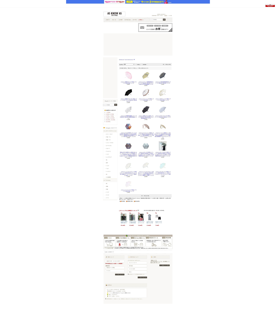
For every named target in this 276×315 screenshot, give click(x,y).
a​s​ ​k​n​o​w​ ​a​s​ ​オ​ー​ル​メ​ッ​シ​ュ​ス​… (141, 223)
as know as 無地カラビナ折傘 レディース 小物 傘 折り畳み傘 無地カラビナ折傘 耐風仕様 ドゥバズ (146, 117)
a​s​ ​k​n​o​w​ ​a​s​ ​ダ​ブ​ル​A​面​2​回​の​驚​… (132, 223)
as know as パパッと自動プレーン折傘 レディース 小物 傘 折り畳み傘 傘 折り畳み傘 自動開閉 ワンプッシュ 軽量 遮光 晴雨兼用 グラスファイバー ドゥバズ (163, 135)
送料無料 (144, 64)
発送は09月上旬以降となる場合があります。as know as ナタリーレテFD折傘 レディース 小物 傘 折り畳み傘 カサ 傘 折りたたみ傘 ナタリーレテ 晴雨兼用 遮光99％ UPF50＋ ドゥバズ (128, 155)
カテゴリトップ (121, 59)
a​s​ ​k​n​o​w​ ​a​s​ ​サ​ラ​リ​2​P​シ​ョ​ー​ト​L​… (158, 223)
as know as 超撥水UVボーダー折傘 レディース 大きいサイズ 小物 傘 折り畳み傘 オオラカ (128, 100)
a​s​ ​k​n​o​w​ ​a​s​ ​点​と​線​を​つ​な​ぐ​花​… (150, 223)
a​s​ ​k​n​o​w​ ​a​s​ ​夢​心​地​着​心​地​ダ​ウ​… (124, 223)
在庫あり (139, 64)
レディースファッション (129, 59)
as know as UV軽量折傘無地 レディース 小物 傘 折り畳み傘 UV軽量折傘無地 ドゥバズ (128, 117)
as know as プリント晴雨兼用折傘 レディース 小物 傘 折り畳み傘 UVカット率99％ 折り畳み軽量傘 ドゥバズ (146, 83)
